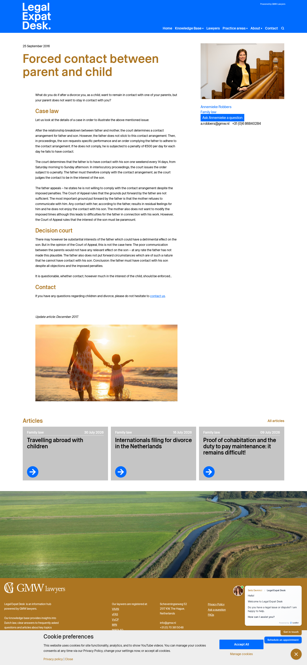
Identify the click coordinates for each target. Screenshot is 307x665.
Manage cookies (241, 654)
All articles (276, 421)
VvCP (115, 619)
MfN (114, 624)
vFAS (115, 614)
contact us (157, 296)
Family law (208, 112)
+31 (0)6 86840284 (246, 123)
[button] (202, 28)
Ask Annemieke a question (222, 118)
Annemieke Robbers (216, 107)
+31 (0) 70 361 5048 (172, 627)
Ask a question (217, 609)
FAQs (211, 615)
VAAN (115, 609)
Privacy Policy (216, 604)
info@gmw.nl (168, 622)
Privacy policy (53, 659)
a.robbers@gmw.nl (215, 123)
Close (69, 659)
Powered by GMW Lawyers (272, 4)
